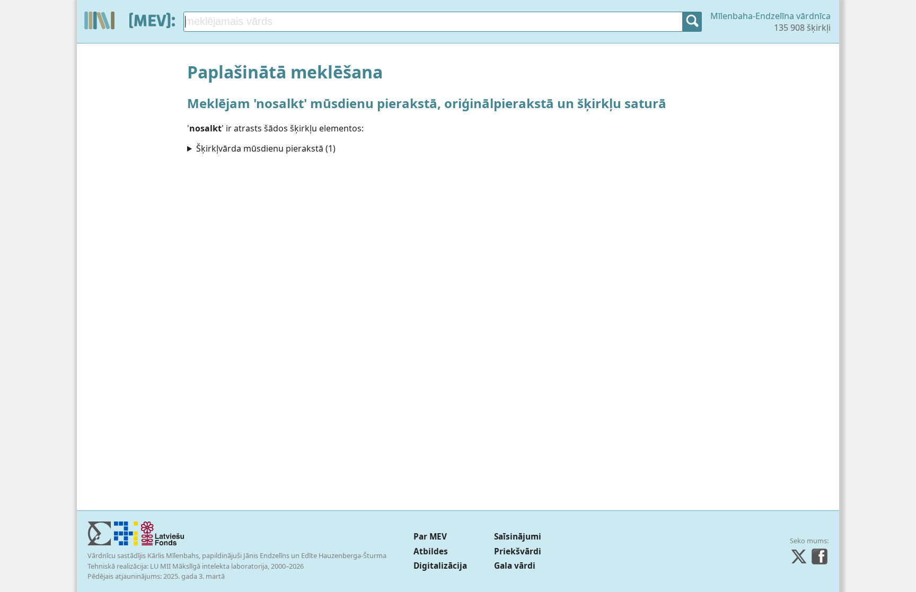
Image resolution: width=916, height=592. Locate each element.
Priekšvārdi (517, 551)
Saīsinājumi (517, 536)
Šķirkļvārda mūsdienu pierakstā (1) (266, 148)
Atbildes (430, 551)
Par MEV (430, 536)
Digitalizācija (440, 565)
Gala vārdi (514, 565)
